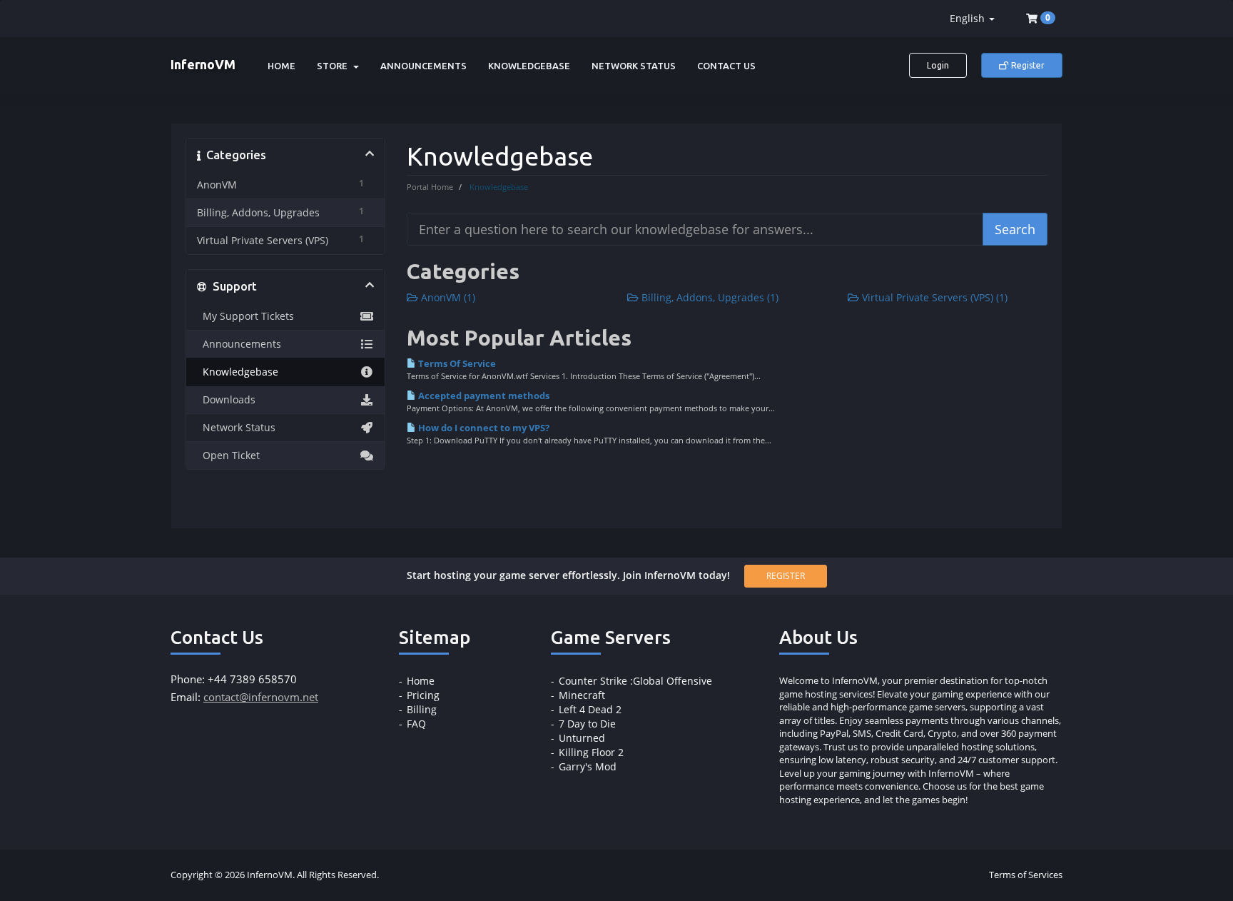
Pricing (423, 695)
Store (334, 66)
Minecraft (582, 695)
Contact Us (726, 66)
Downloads (226, 399)
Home (281, 66)
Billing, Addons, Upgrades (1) (708, 297)
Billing (422, 709)
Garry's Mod (587, 766)
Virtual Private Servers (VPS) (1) (933, 297)
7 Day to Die (587, 723)
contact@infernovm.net (260, 697)
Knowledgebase (529, 66)
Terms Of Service (456, 363)
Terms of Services (1025, 875)
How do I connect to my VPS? (482, 427)
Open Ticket (228, 455)
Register (1027, 65)
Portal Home (430, 186)
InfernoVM (203, 64)
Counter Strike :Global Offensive (635, 681)
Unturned (582, 738)
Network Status (634, 66)
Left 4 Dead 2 (590, 709)
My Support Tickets (245, 316)
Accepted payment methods (482, 395)
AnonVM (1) (446, 297)
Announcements (423, 66)
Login (938, 65)
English (969, 18)
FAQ (416, 723)
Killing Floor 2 (591, 752)
